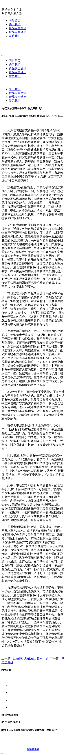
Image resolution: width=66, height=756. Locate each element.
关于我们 (15, 24)
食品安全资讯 (17, 28)
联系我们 (15, 35)
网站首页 (15, 20)
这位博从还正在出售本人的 (30, 658)
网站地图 (33, 749)
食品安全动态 (17, 32)
